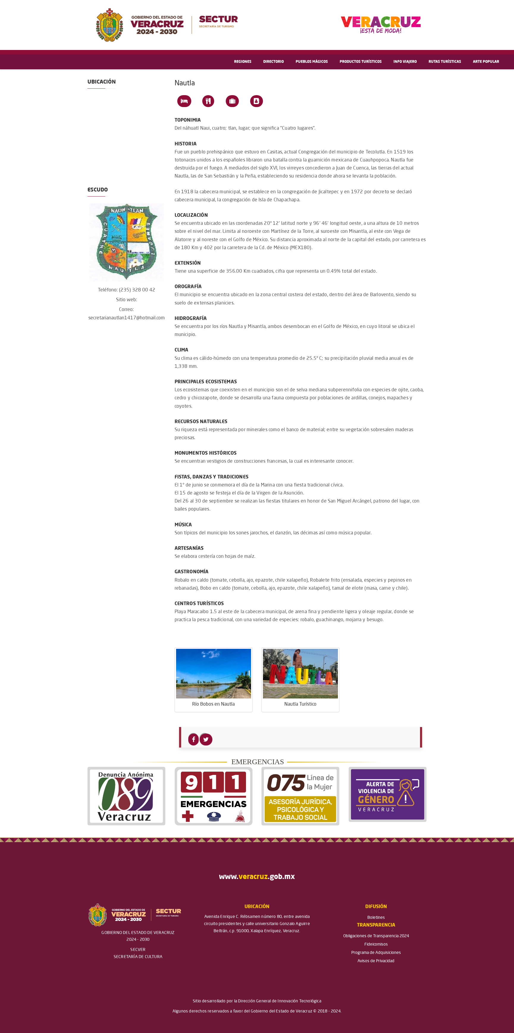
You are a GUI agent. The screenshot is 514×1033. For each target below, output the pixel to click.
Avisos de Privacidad (376, 961)
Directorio (273, 62)
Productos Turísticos (361, 62)
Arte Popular (486, 62)
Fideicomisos (376, 944)
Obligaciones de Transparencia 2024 (376, 936)
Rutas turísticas (445, 62)
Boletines (376, 918)
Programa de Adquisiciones (376, 953)
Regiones (242, 62)
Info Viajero (405, 62)
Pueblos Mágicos (312, 62)
